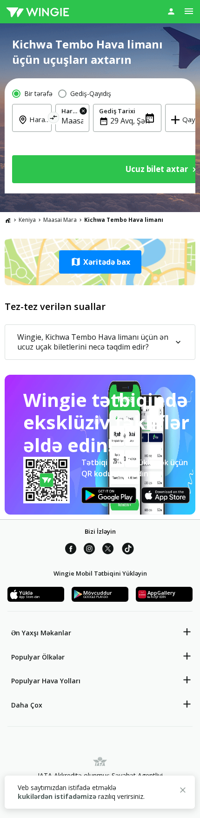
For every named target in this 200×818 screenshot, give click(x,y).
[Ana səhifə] (8, 220)
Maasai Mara (60, 220)
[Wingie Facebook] (70, 550)
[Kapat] (182, 791)
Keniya (27, 220)
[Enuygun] (37, 12)
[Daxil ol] (171, 11)
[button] (100, 262)
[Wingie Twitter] (107, 550)
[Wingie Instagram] (89, 550)
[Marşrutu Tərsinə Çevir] (54, 119)
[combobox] (37, 126)
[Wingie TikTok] (128, 550)
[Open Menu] (189, 11)
